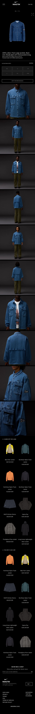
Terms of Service (8, 700)
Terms (5, 696)
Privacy (5, 694)
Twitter (28, 694)
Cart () (30, 4)
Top (28, 684)
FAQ (4, 698)
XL (17, 73)
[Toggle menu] (4, 4)
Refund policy (7, 702)
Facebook (29, 695)
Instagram (29, 692)
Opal (19, 11)
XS (7, 68)
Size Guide (6, 692)
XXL (28, 73)
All (15, 11)
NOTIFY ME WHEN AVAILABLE (17, 80)
